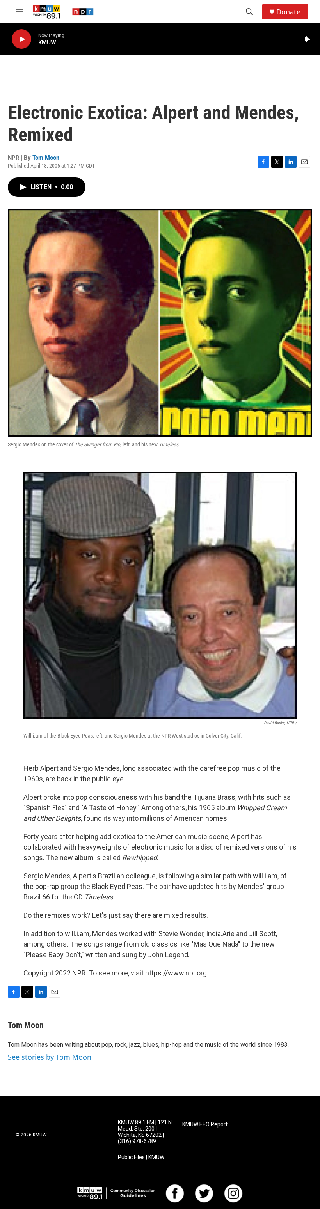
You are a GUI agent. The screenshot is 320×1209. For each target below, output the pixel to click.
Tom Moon (45, 157)
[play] (21, 39)
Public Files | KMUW (141, 1157)
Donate (288, 12)
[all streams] (308, 39)
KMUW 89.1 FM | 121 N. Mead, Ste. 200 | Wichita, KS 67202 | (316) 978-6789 (145, 1132)
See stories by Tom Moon (49, 1057)
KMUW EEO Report (205, 1125)
